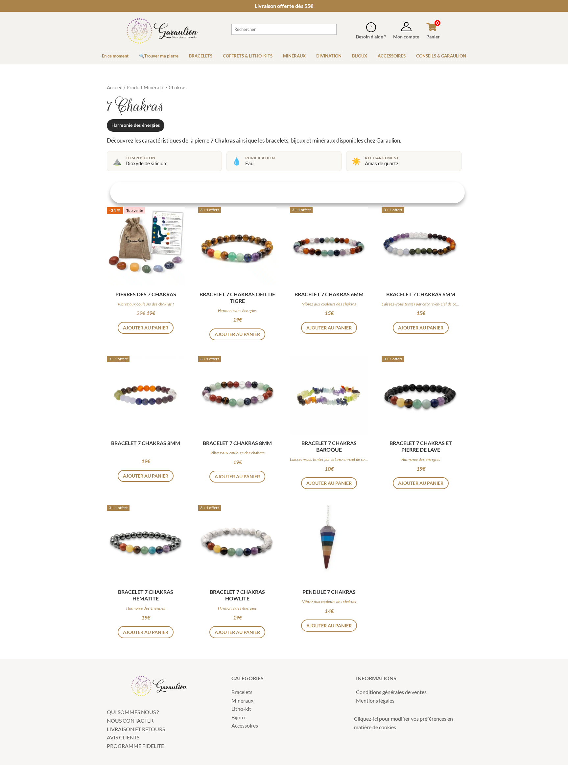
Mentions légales (375, 700)
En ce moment (115, 55)
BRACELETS (200, 55)
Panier (433, 36)
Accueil (115, 87)
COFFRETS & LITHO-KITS (247, 55)
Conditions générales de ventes (391, 692)
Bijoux (238, 717)
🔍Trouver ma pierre (158, 55)
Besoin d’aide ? (371, 36)
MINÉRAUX (294, 55)
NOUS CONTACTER (130, 720)
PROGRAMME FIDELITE (135, 746)
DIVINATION (329, 55)
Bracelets (241, 692)
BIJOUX (359, 55)
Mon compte (406, 36)
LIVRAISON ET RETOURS (136, 729)
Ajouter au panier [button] (145, 327)
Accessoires (244, 725)
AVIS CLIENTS (123, 737)
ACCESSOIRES (392, 55)
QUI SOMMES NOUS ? (133, 712)
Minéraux (242, 700)
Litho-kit (241, 709)
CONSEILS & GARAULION (441, 55)
